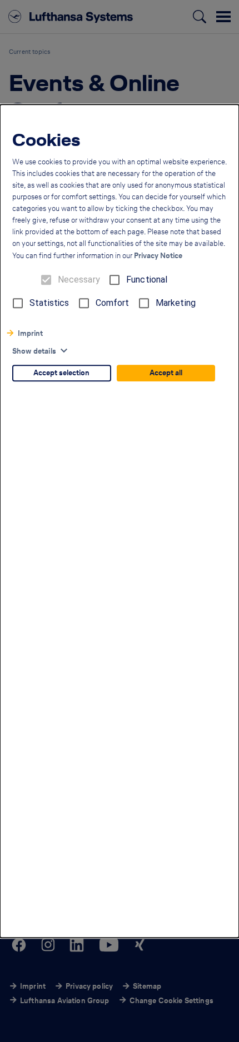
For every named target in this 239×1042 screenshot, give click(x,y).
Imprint (30, 333)
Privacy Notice (158, 255)
